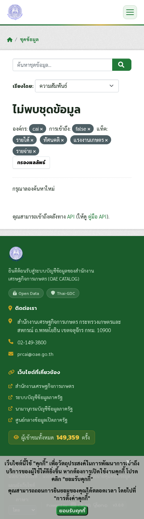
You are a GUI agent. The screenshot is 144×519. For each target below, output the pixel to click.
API (71, 216)
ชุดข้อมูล (29, 39)
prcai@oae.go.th (35, 354)
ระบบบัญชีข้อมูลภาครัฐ (39, 397)
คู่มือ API (97, 216)
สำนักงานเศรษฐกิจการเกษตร (44, 386)
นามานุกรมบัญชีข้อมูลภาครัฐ (44, 408)
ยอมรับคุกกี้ (72, 510)
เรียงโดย (22, 86)
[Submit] (121, 65)
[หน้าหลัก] (9, 39)
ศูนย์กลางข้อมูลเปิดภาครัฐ (41, 420)
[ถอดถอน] (41, 129)
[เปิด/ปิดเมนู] (130, 12)
